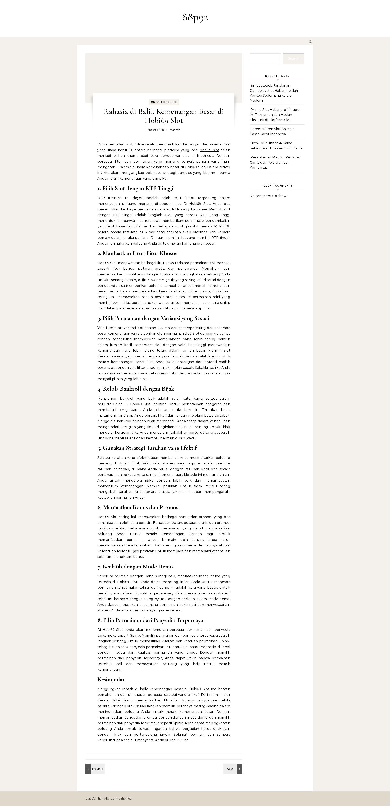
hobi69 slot (209, 150)
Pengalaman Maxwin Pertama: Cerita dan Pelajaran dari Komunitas (275, 162)
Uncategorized (164, 102)
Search (293, 58)
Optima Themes (120, 798)
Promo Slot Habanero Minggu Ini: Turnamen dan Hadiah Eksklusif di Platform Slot (275, 115)
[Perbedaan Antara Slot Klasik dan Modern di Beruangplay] (233, 769)
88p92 (195, 16)
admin (176, 130)
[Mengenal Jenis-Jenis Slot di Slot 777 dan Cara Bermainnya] (94, 769)
